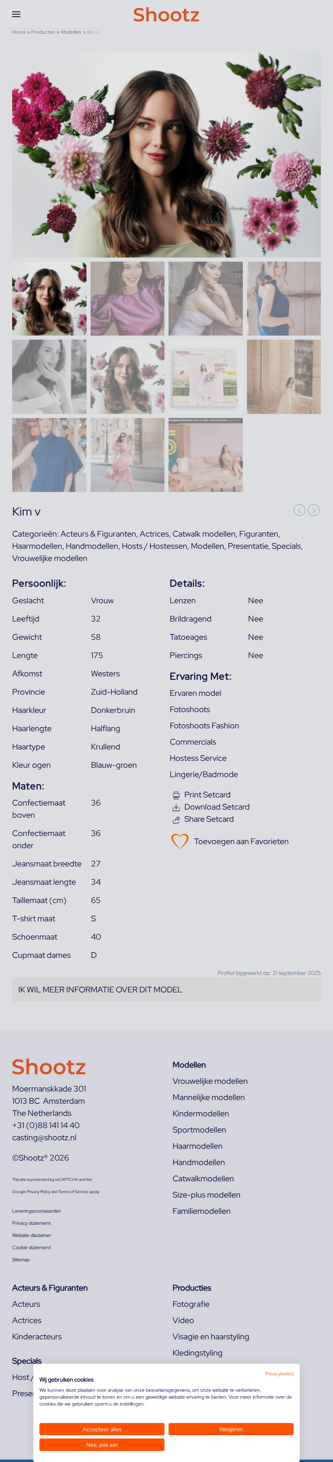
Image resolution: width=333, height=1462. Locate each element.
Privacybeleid (279, 1374)
